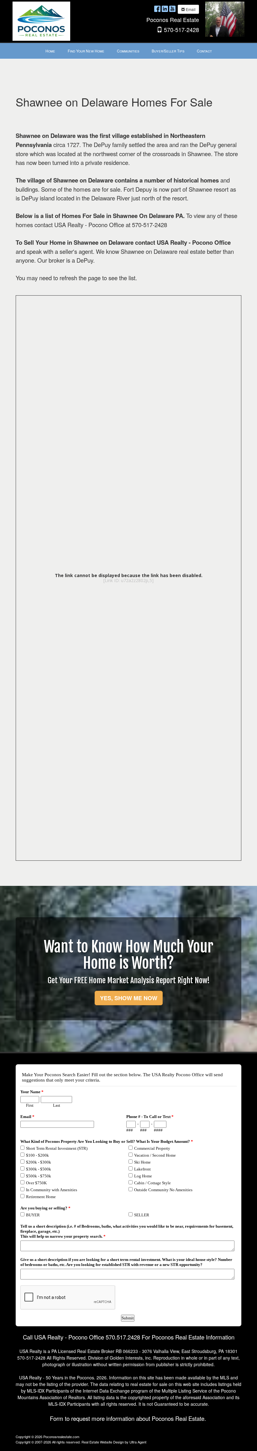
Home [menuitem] (50, 50)
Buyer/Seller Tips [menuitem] (168, 50)
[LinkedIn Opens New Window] (165, 8)
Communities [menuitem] (128, 50)
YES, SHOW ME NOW (128, 998)
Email (190, 9)
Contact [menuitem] (204, 50)
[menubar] (128, 51)
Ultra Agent (137, 1441)
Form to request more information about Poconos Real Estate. (128, 1418)
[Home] (41, 20)
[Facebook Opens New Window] (157, 8)
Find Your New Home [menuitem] (86, 50)
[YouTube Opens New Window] (172, 8)
